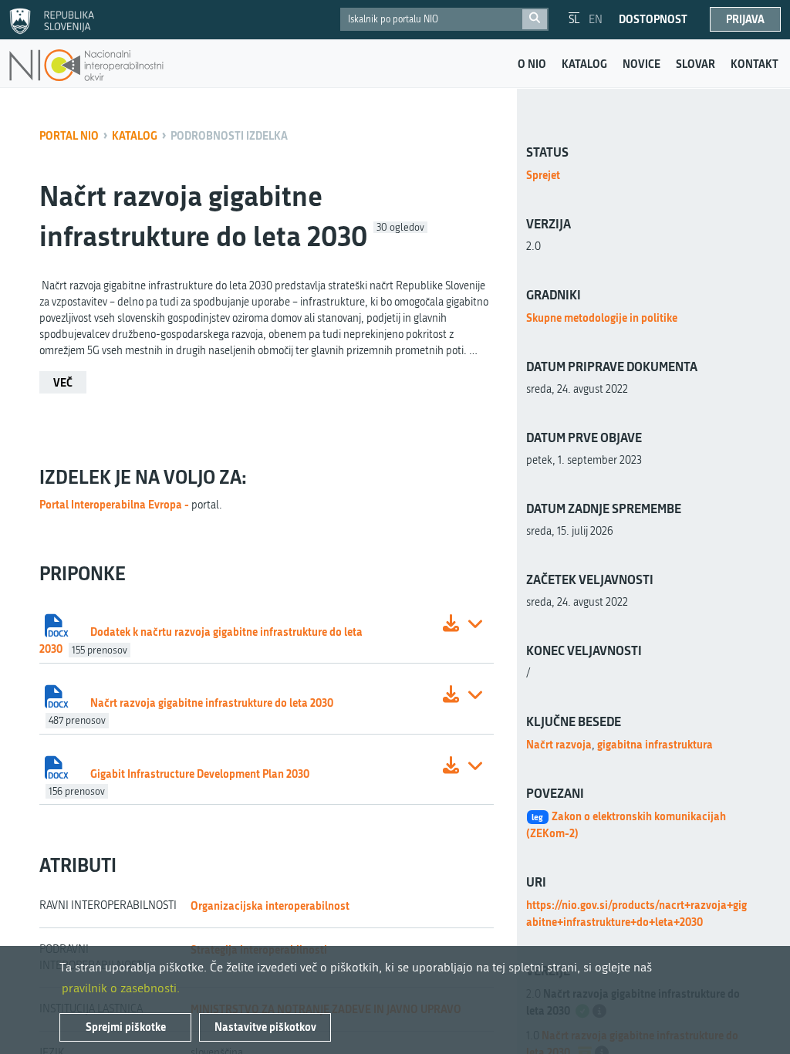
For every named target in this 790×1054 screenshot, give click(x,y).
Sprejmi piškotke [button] (126, 1027)
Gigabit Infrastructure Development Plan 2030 (199, 773)
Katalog (584, 64)
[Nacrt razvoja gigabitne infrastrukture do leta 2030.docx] (451, 696)
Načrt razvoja (559, 744)
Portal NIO (69, 135)
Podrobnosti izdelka (229, 135)
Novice (641, 64)
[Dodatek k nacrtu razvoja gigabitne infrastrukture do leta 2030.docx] (451, 625)
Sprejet (543, 175)
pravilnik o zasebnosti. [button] (121, 988)
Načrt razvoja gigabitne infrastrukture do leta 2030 (211, 702)
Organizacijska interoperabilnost (270, 905)
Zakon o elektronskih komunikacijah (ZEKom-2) (626, 824)
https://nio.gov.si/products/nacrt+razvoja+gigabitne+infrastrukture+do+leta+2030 (636, 913)
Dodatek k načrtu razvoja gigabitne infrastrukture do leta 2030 (201, 640)
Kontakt (754, 64)
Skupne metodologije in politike (601, 317)
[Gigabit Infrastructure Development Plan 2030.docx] (451, 767)
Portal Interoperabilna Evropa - (115, 504)
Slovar (695, 64)
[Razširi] (475, 625)
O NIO (532, 64)
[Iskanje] (534, 19)
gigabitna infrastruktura (655, 744)
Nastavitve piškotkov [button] (265, 1027)
